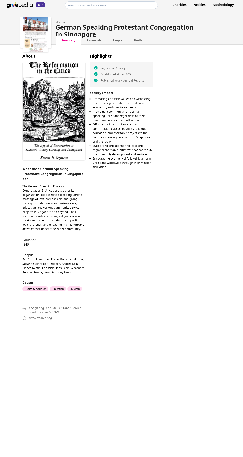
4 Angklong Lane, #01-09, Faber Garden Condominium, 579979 (55, 310)
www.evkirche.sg (40, 318)
